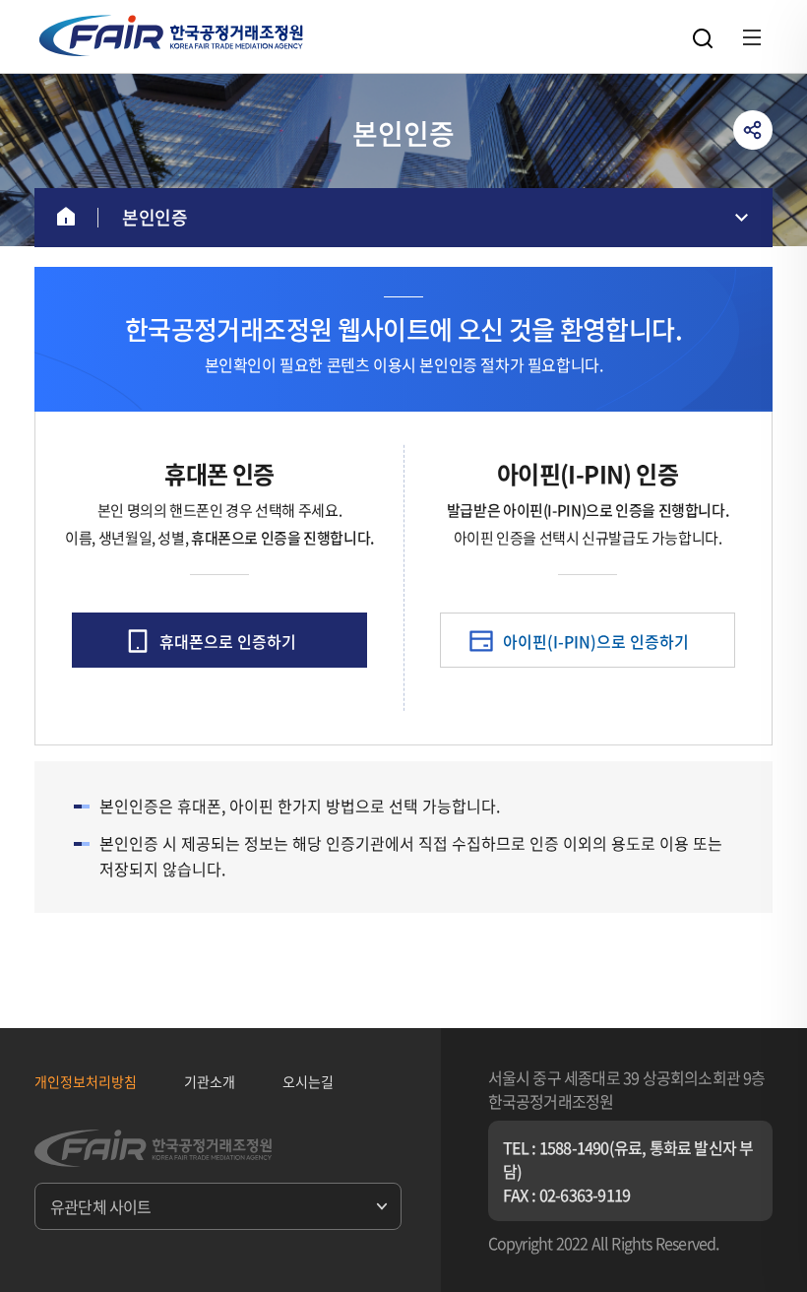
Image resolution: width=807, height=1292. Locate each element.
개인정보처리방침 (85, 1081)
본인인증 (154, 217)
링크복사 (753, 130)
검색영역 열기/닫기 (702, 38)
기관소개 (209, 1081)
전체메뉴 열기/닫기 (752, 37)
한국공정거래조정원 (171, 36)
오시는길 (308, 1081)
